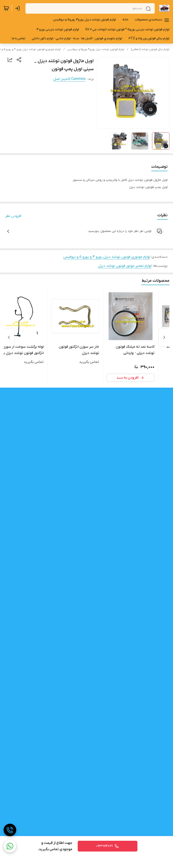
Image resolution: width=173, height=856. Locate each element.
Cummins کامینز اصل (69, 79)
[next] (8, 337)
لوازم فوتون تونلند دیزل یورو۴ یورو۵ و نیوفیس (95, 49)
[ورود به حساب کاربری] (18, 8)
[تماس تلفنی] (10, 830)
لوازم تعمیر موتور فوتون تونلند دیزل (124, 266)
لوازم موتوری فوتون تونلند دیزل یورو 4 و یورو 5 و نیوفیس (106, 257)
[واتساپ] (10, 846)
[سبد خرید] (6, 8)
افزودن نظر (13, 216)
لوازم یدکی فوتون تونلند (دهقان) (150, 49)
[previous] (164, 337)
